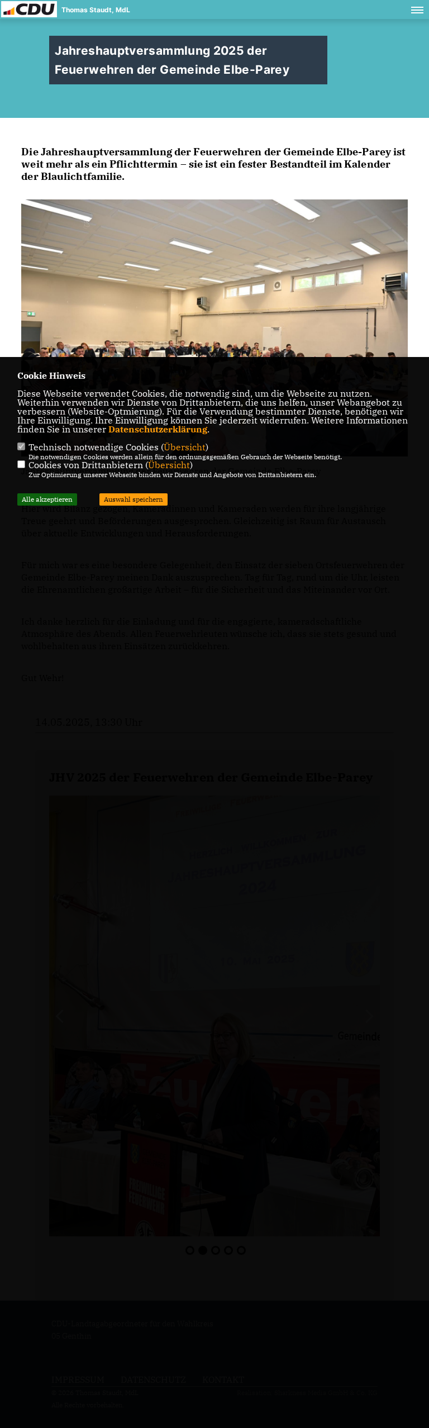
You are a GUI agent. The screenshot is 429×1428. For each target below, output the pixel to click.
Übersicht (185, 447)
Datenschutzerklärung (157, 429)
